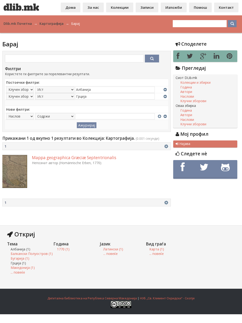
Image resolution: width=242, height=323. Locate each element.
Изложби (173, 7)
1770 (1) (63, 249)
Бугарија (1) (20, 258)
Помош (200, 7)
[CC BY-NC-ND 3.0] (121, 307)
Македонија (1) (23, 267)
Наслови (187, 96)
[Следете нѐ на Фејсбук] (183, 167)
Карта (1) (156, 249)
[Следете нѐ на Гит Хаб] (226, 167)
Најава (183, 143)
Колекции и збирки (195, 82)
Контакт (226, 7)
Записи (147, 7)
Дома (70, 7)
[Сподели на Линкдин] (217, 57)
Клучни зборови (193, 101)
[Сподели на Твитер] (191, 57)
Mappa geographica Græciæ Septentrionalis (74, 157)
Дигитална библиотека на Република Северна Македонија (92, 298)
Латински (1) (113, 249)
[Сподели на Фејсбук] (179, 57)
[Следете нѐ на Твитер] (205, 167)
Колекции (120, 7)
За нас (93, 7)
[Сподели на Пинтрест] (230, 57)
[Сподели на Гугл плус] (204, 57)
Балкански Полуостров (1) (32, 253)
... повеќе (18, 272)
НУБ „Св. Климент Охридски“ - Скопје (167, 298)
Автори (186, 91)
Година (186, 87)
